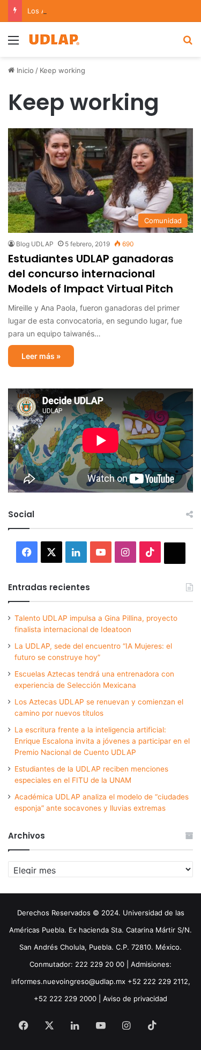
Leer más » (41, 356)
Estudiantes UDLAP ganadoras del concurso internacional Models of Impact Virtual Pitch (91, 273)
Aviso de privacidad (135, 998)
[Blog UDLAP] (53, 39)
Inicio (24, 70)
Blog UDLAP (35, 244)
